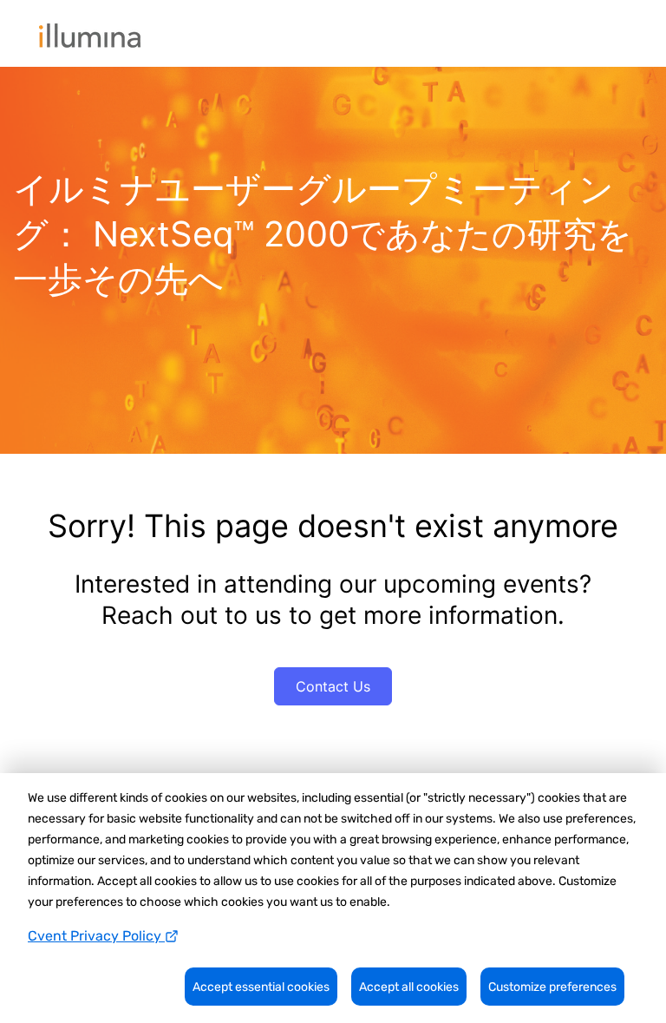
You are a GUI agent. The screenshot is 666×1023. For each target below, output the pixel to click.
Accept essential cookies (261, 987)
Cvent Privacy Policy (96, 936)
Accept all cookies (409, 987)
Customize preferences (552, 987)
